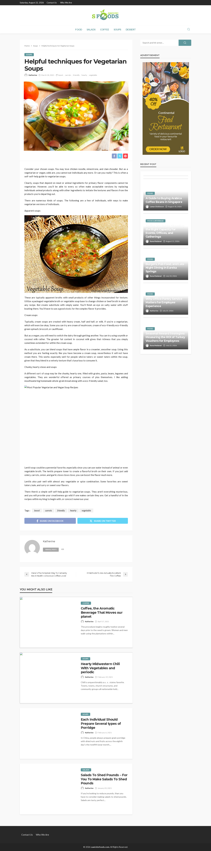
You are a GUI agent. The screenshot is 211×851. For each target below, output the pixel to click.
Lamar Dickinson (157, 206)
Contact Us (52, 2)
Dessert (131, 29)
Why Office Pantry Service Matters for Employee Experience (164, 302)
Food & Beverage (156, 221)
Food (78, 29)
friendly (76, 75)
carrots (68, 75)
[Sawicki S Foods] (105, 15)
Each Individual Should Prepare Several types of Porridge (101, 724)
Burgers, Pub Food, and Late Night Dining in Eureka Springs (165, 267)
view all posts (50, 549)
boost (60, 75)
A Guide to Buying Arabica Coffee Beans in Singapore (164, 200)
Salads (91, 29)
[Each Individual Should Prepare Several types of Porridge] (48, 733)
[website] (62, 549)
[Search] (188, 29)
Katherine (33, 75)
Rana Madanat (156, 241)
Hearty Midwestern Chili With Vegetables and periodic (100, 668)
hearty (84, 75)
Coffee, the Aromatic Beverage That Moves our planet (101, 612)
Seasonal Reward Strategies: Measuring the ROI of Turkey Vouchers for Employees (165, 337)
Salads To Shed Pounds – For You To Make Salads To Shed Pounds (104, 779)
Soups (117, 29)
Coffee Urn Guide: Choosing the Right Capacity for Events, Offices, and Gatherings (165, 231)
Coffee (104, 29)
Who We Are (66, 2)
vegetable (93, 75)
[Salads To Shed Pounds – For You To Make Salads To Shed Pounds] (48, 789)
